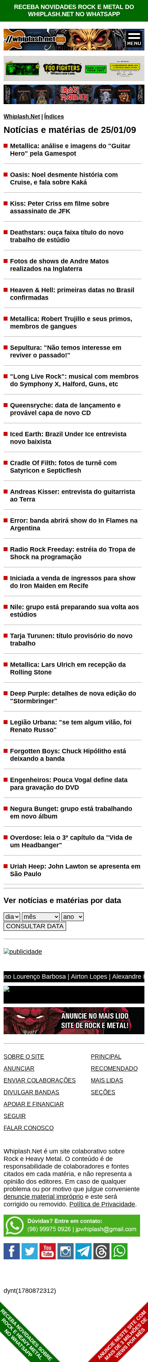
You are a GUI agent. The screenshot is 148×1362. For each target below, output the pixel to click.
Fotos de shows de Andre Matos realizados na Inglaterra (59, 265)
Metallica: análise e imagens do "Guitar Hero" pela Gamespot (70, 149)
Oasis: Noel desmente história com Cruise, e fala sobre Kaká (64, 178)
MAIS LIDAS (107, 1080)
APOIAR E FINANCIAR (34, 1104)
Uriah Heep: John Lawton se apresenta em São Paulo (75, 870)
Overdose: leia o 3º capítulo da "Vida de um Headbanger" (71, 841)
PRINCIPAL (106, 1056)
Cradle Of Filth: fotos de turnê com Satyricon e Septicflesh (63, 466)
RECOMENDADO (114, 1068)
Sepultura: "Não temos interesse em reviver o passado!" (65, 351)
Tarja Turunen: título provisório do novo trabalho (71, 639)
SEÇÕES (103, 1092)
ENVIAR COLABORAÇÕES (40, 1080)
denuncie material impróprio (43, 1196)
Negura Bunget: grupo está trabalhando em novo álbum (71, 812)
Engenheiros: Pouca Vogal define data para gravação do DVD (69, 783)
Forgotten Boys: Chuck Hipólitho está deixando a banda (68, 754)
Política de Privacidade (102, 1204)
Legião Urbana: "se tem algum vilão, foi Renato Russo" (70, 726)
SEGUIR (15, 1116)
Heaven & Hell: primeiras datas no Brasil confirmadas (72, 293)
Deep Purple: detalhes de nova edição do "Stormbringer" (73, 697)
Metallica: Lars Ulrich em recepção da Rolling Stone (68, 668)
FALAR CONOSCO (29, 1128)
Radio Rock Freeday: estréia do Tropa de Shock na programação (72, 553)
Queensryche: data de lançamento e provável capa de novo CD (65, 409)
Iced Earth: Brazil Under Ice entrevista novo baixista (68, 437)
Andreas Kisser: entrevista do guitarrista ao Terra (72, 495)
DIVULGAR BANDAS (31, 1092)
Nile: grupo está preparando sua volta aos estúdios (74, 610)
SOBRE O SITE (24, 1056)
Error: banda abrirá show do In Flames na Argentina (74, 524)
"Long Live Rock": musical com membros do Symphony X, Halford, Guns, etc (74, 380)
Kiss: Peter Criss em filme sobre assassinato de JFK (59, 207)
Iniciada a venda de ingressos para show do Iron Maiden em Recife (72, 582)
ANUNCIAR (19, 1068)
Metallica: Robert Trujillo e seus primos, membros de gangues (71, 322)
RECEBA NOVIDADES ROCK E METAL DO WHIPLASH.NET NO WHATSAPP (74, 11)
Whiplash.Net (22, 116)
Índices (54, 116)
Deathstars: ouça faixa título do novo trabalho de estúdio (67, 236)
